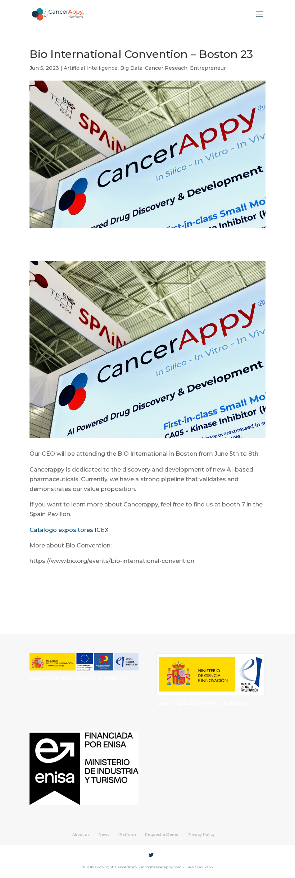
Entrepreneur (208, 68)
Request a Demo (161, 834)
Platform (127, 834)
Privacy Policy (201, 834)
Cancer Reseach (166, 68)
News (104, 834)
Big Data (131, 68)
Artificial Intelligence (91, 68)
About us (81, 834)
